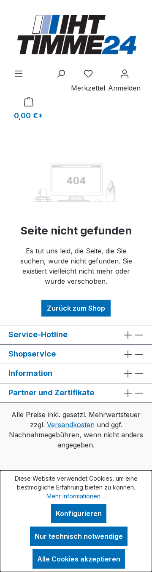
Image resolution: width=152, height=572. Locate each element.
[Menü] (18, 73)
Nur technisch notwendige (79, 536)
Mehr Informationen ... (76, 496)
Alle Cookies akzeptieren (78, 559)
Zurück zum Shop (76, 308)
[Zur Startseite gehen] (76, 34)
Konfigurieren (79, 513)
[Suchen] (61, 73)
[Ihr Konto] (124, 73)
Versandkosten (71, 424)
